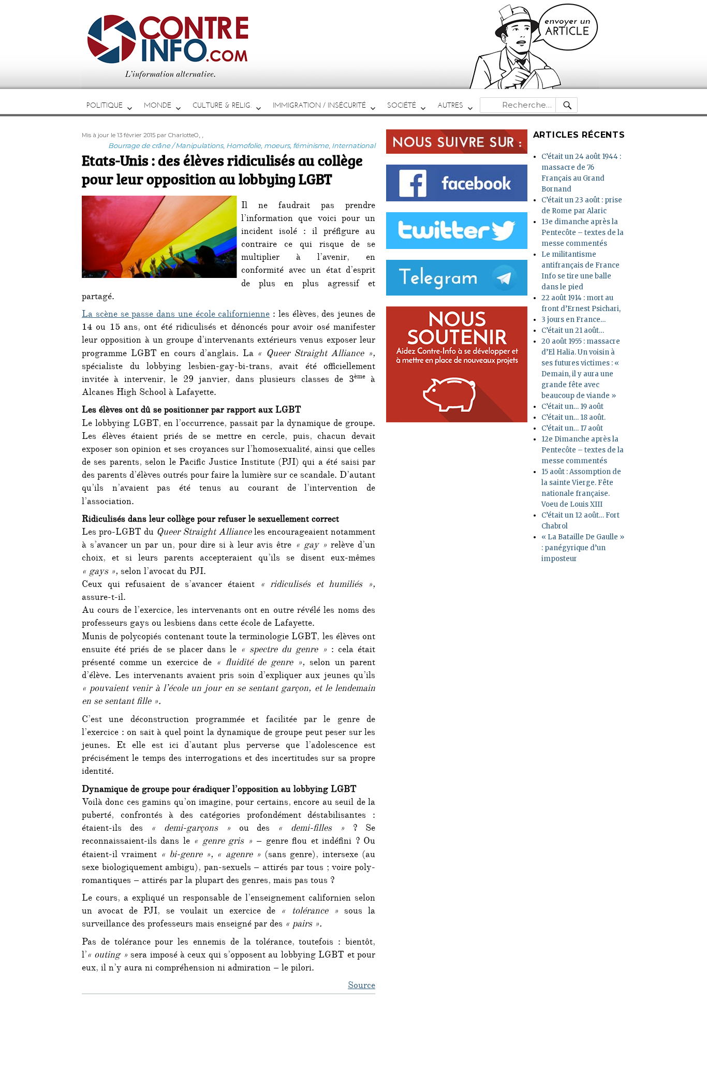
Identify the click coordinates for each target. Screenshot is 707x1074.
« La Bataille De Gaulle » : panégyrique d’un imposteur (582, 548)
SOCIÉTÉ (401, 105)
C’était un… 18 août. (573, 417)
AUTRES (450, 105)
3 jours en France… (573, 319)
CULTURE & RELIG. (222, 105)
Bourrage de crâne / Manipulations (165, 145)
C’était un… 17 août (572, 428)
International (353, 145)
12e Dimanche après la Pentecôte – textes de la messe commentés (582, 450)
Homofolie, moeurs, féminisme (277, 145)
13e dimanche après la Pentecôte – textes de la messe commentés (582, 232)
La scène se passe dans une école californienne (176, 315)
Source (361, 986)
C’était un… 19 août (572, 406)
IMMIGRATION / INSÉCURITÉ (319, 105)
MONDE (157, 105)
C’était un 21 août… (572, 330)
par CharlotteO (178, 135)
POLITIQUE (104, 105)
